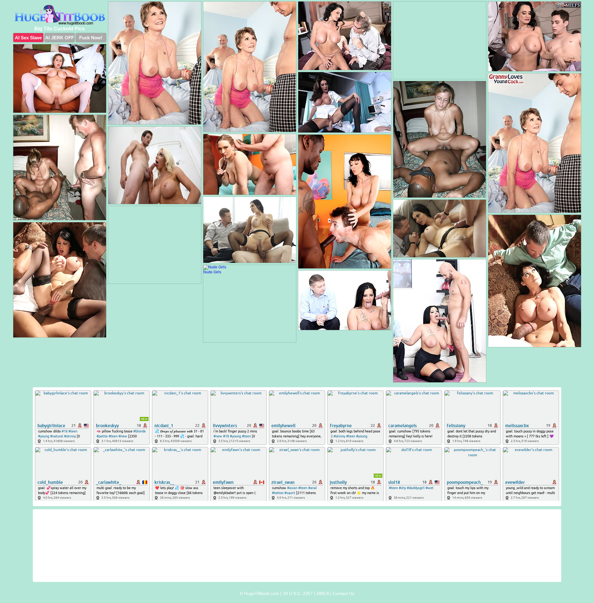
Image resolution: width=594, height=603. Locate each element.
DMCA (322, 593)
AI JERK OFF (59, 37)
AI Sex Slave (28, 37)
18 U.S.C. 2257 (298, 593)
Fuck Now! (90, 37)
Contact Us (343, 593)
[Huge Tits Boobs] (59, 15)
